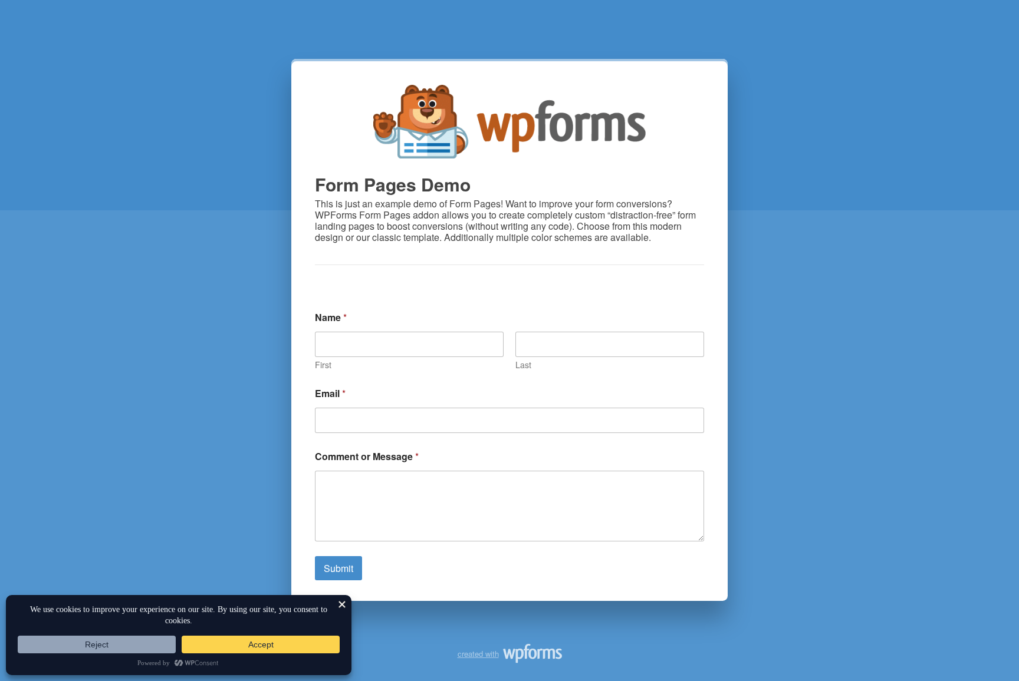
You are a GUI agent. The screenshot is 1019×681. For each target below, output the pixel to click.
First (323, 365)
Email (330, 393)
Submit (338, 568)
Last (523, 365)
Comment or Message (367, 456)
